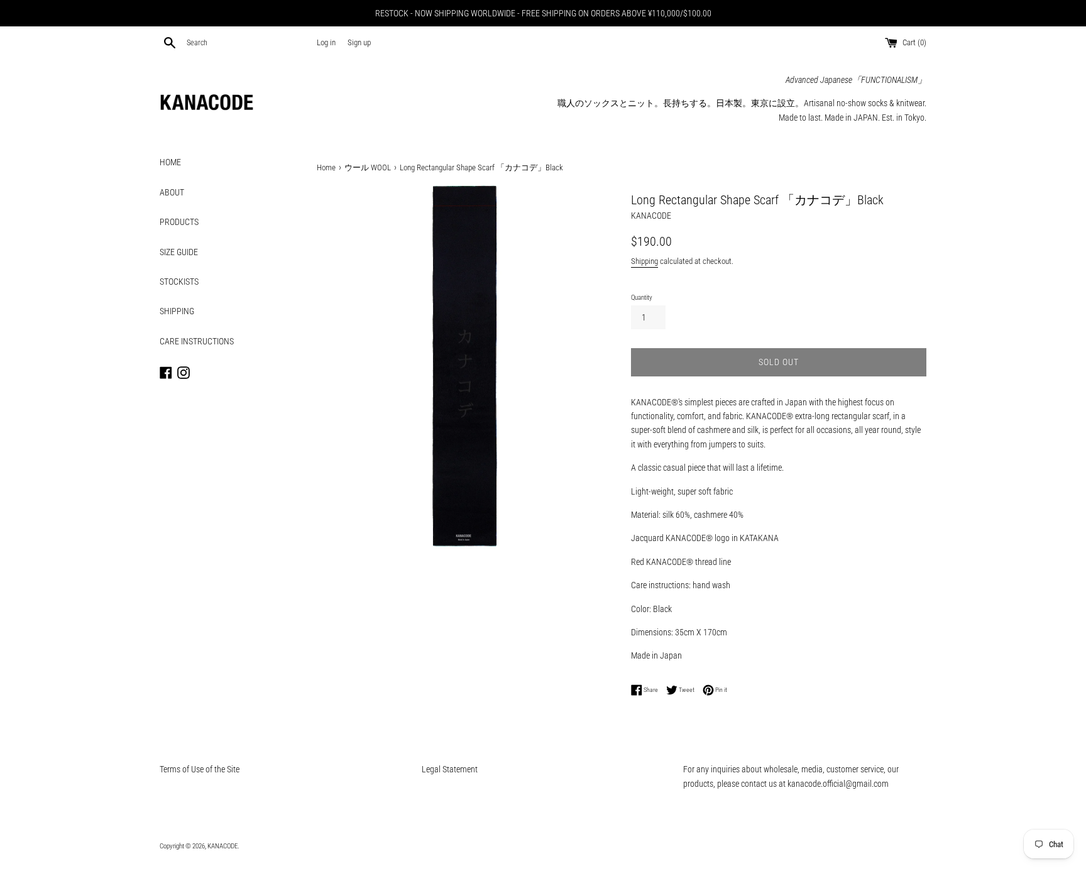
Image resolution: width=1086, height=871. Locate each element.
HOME (170, 162)
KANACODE (222, 846)
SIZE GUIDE (179, 252)
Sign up (359, 42)
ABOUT (172, 192)
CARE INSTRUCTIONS (197, 341)
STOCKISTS (179, 282)
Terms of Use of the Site (199, 769)
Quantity (641, 297)
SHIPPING (177, 311)
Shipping (644, 261)
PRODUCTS (179, 222)
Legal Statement (450, 769)
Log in (326, 42)
